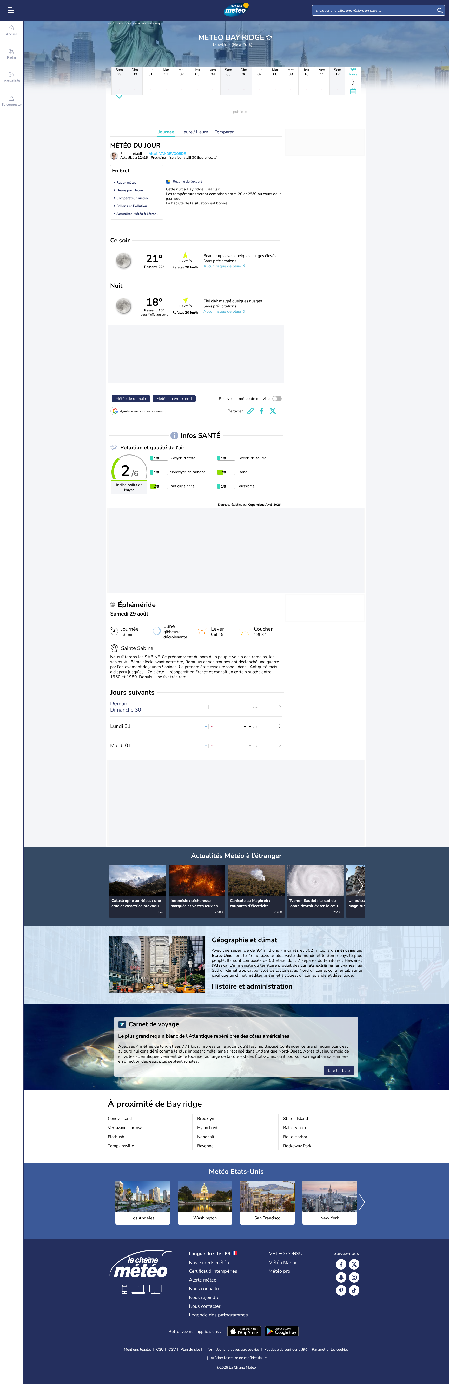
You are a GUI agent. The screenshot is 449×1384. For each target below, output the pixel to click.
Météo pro (279, 1271)
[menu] (12, 10)
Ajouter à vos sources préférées (142, 411)
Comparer (224, 132)
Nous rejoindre (204, 1297)
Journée (166, 132)
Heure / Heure (194, 132)
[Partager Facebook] (261, 411)
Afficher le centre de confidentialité (238, 1358)
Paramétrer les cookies (330, 1350)
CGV (172, 1349)
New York (140, 23)
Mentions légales (137, 1349)
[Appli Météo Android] (282, 1331)
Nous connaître (204, 1288)
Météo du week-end (174, 398)
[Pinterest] (341, 1290)
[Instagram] (354, 1277)
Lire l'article (339, 1070)
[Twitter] (354, 1264)
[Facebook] (341, 1264)
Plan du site (190, 1349)
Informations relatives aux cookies (232, 1349)
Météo (111, 23)
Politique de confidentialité (285, 1349)
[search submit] (440, 10)
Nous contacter (204, 1306)
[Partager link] (250, 411)
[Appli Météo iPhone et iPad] (244, 1331)
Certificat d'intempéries (213, 1271)
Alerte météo (202, 1280)
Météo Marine (283, 1262)
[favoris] (269, 37)
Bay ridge (155, 23)
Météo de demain (131, 398)
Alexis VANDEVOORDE (167, 153)
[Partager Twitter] (272, 411)
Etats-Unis (125, 23)
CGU (160, 1349)
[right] (360, 886)
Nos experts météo (209, 1262)
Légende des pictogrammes (218, 1315)
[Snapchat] (341, 1277)
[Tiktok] (354, 1290)
